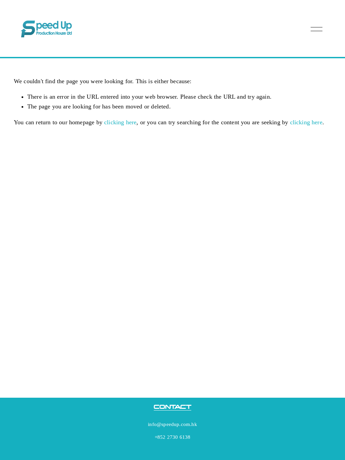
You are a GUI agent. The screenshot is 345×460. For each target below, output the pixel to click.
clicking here (120, 122)
